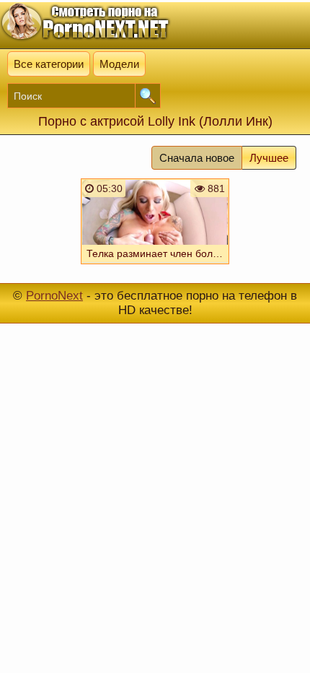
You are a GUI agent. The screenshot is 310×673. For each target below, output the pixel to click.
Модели (119, 64)
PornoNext (54, 296)
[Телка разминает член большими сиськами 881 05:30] (155, 267)
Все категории (49, 64)
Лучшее (268, 158)
